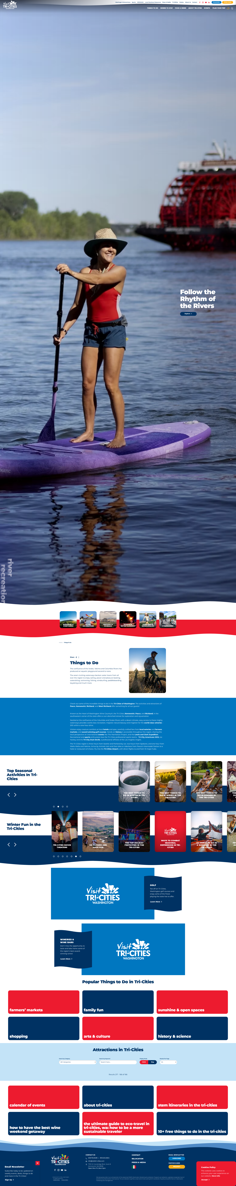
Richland (90, 706)
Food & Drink (180, 8)
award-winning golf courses (94, 732)
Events (207, 8)
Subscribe (176, 1158)
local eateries (145, 729)
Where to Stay (166, 8)
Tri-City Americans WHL (148, 737)
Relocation (137, 1159)
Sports (134, 2)
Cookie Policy (56, 1179)
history (119, 732)
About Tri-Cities (195, 8)
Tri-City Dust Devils (91, 740)
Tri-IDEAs (175, 2)
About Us (188, 2)
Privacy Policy (64, 1179)
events (101, 735)
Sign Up (8, 1180)
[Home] (10, 6)
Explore (187, 314)
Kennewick (81, 706)
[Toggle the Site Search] (232, 9)
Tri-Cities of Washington (124, 704)
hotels (106, 729)
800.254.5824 (104, 1158)
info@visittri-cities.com (96, 1161)
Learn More (155, 902)
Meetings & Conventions (122, 2)
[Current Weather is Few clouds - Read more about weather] (228, 8)
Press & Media (166, 2)
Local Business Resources (153, 2)
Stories (181, 2)
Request (176, 1166)
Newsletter (216, 2)
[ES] (134, 1167)
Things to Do (152, 8)
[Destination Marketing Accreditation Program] (91, 1179)
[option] (134, 1167)
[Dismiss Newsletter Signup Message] (37, 1163)
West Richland (105, 706)
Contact (194, 2)
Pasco (72, 706)
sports (87, 737)
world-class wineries (153, 723)
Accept (204, 1180)
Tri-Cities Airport (111, 749)
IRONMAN (140, 2)
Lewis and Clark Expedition (146, 735)
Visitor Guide (227, 2)
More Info (216, 1176)
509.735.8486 (92, 1158)
